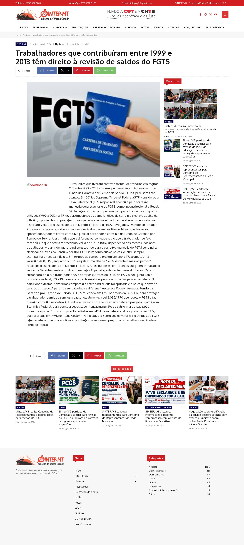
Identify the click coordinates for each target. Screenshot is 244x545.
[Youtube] (215, 14)
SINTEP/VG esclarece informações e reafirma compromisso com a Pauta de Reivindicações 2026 (199, 193)
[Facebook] (200, 14)
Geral (167, 149)
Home (18, 35)
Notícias (26, 35)
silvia (167, 136)
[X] (210, 14)
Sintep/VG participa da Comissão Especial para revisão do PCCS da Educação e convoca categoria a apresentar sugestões (197, 148)
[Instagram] (205, 14)
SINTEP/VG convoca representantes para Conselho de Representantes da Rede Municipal (120, 416)
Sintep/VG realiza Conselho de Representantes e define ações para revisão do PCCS (190, 129)
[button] (225, 14)
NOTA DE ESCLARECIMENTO (172, 197)
